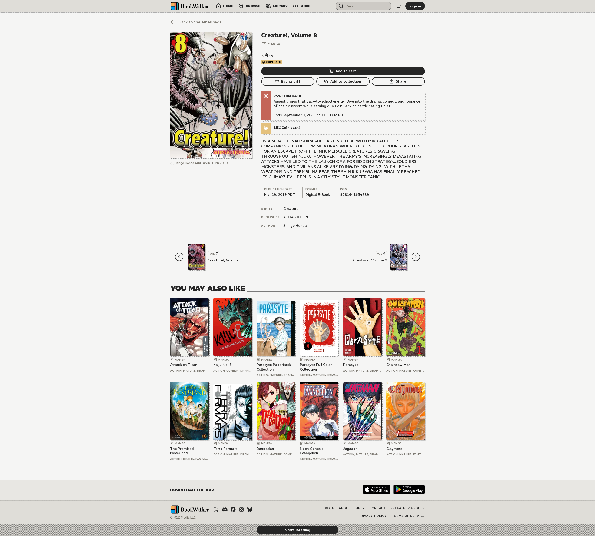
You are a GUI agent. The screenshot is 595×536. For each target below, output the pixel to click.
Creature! (291, 208)
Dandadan (265, 448)
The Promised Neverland (182, 451)
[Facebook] (233, 509)
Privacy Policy (372, 515)
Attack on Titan (183, 364)
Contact (377, 508)
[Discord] (225, 509)
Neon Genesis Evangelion (311, 451)
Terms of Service (408, 515)
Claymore (394, 448)
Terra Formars (225, 448)
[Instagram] (241, 509)
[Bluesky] (250, 509)
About (345, 508)
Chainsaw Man (398, 364)
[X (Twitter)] (216, 509)
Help (360, 508)
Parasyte (350, 364)
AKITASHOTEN (295, 217)
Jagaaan (350, 448)
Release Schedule (407, 508)
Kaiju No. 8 (222, 364)
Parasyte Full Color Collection (316, 367)
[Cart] (398, 6)
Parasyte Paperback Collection (274, 367)
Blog (329, 508)
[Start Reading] (211, 95)
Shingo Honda (295, 225)
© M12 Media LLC (183, 517)
